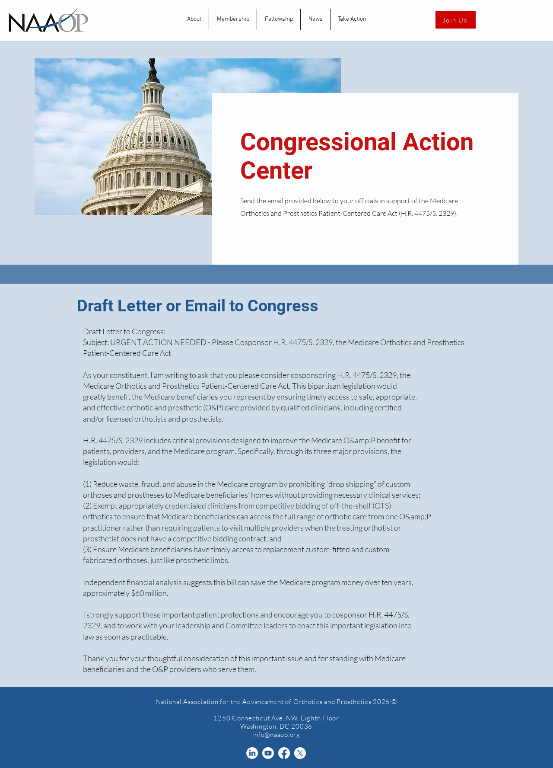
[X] (300, 753)
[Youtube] (268, 753)
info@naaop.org (276, 734)
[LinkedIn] (252, 753)
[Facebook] (284, 753)
